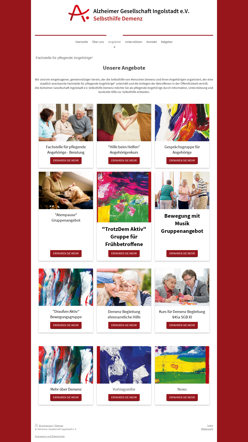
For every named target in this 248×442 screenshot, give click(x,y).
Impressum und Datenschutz (50, 436)
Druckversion (45, 425)
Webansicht (207, 429)
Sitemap (58, 425)
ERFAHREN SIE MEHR (66, 160)
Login (210, 425)
